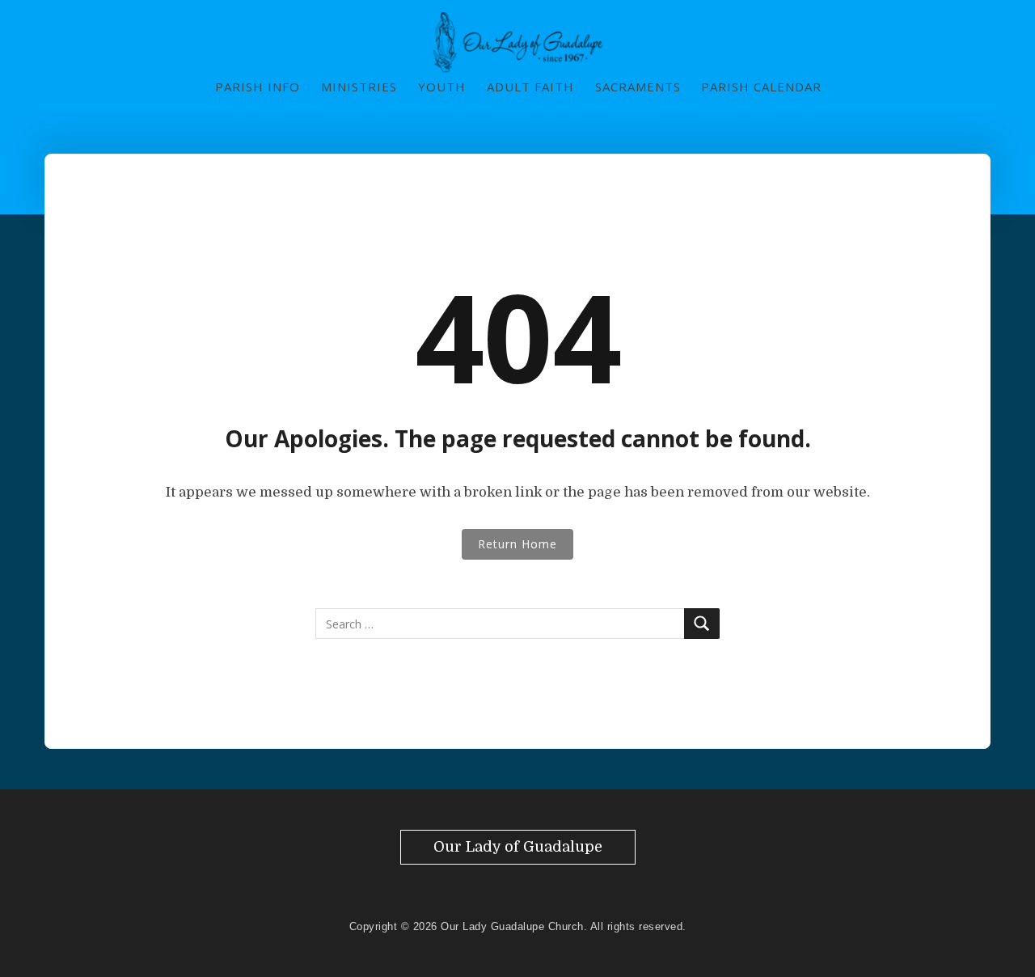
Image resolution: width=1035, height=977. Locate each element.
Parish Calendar (761, 86)
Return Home (517, 544)
